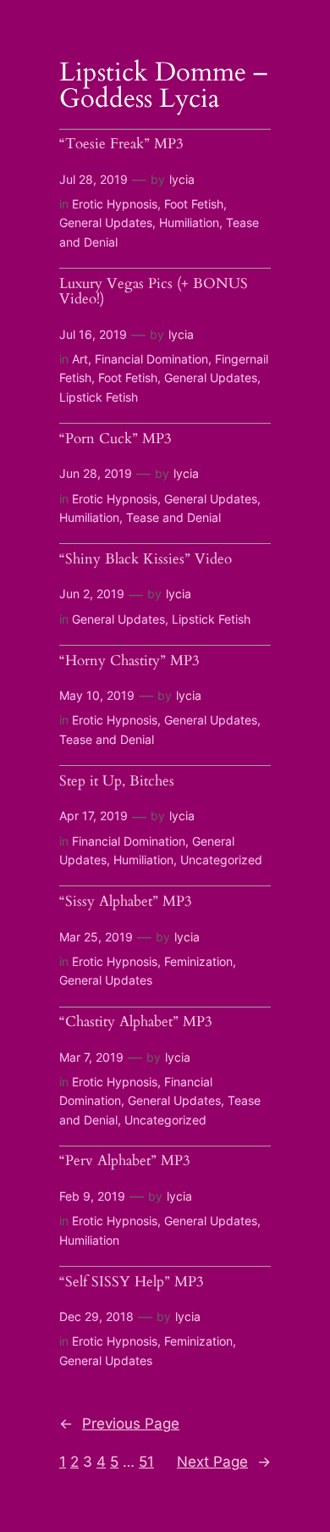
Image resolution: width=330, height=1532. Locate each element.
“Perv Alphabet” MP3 (124, 1161)
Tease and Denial (173, 517)
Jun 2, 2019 (91, 593)
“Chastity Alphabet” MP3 (135, 1022)
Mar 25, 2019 (96, 937)
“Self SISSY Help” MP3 (131, 1282)
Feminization (198, 961)
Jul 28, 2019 (93, 179)
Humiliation (189, 222)
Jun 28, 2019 (95, 473)
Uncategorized (221, 859)
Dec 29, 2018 (96, 1316)
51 (146, 1461)
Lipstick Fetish (98, 397)
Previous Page (119, 1423)
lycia (182, 179)
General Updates (105, 222)
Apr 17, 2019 (93, 815)
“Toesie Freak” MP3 (121, 144)
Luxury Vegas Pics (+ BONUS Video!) (153, 292)
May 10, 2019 (97, 695)
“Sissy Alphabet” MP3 (125, 902)
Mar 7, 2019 (91, 1057)
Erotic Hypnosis (114, 204)
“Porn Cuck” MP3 (115, 439)
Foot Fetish (193, 204)
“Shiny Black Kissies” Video (145, 560)
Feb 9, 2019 (92, 1196)
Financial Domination (151, 359)
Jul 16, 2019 (93, 334)
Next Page (224, 1461)
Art (80, 359)
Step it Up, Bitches (116, 782)
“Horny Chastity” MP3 (129, 661)
